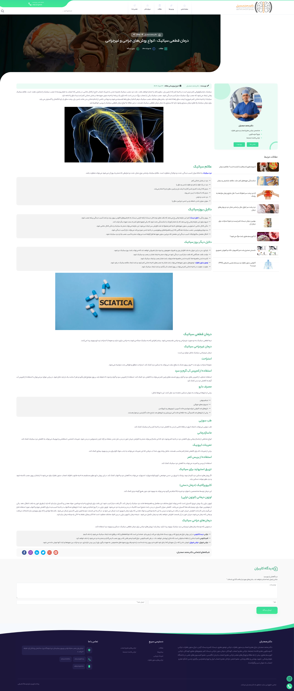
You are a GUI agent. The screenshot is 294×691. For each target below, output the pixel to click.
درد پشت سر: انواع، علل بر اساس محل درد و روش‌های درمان (237, 209)
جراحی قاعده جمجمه (129, 652)
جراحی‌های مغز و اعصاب (128, 648)
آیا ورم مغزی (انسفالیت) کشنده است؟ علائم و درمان (237, 167)
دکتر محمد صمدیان (150, 34)
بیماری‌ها (160, 652)
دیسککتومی (199, 534)
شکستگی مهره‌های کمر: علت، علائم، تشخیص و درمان (236, 180)
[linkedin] (37, 552)
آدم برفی (21, 684)
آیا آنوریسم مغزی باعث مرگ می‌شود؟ (243, 236)
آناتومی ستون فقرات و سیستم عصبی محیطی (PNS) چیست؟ (237, 264)
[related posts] (268, 167)
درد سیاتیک (207, 173)
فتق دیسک (194, 218)
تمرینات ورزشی (158, 656)
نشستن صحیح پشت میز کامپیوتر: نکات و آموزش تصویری (236, 250)
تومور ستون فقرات (201, 262)
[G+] (49, 552)
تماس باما (253, 144)
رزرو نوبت (239, 144)
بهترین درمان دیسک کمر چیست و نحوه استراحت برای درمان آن (237, 223)
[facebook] (24, 552)
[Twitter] (43, 552)
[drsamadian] (30, 552)
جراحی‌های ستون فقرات (155, 660)
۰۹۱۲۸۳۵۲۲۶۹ (37, 5)
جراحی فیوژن (193, 542)
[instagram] (289, 679)
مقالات (138, 34)
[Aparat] (56, 552)
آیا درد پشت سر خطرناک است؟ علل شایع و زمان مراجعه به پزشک (236, 195)
